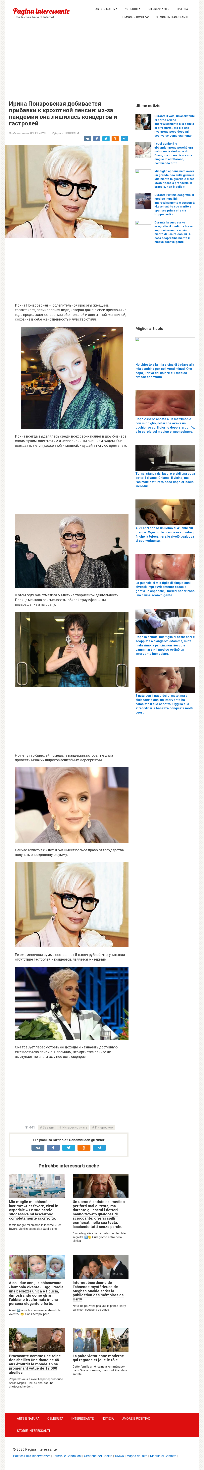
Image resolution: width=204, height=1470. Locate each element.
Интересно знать (74, 1127)
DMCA (119, 1456)
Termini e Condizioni (67, 1456)
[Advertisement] (102, 60)
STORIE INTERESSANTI (172, 17)
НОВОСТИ (72, 133)
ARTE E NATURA (106, 9)
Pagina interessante (41, 10)
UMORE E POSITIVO (136, 17)
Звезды (49, 1127)
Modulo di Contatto (163, 1456)
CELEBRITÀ (132, 9)
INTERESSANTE (158, 9)
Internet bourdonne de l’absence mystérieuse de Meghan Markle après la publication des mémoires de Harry (98, 1291)
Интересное (104, 1127)
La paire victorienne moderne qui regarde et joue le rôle (98, 1358)
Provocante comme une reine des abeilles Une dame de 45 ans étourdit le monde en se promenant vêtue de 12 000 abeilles (35, 1364)
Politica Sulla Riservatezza (31, 1456)
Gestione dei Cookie (98, 1456)
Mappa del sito (137, 1456)
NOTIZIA (182, 9)
